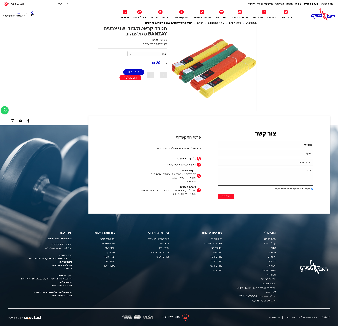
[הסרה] (150, 75)
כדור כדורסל (216, 256)
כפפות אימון (109, 265)
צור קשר (272, 261)
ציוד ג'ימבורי (216, 247)
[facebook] (28, 120)
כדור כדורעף (216, 265)
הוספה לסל (130, 77)
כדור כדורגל (216, 261)
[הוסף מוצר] (163, 75)
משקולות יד (216, 238)
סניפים (272, 252)
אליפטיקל (110, 252)
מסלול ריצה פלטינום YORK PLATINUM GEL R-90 (256, 289)
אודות (273, 247)
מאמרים (272, 256)
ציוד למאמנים (108, 243)
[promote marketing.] (32, 317)
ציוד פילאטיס (162, 256)
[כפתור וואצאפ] (5, 110)
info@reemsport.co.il (56, 248)
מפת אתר (271, 265)
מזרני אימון (164, 247)
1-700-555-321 (16, 3)
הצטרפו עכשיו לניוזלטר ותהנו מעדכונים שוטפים (292, 189)
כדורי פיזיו (164, 243)
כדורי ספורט (216, 252)
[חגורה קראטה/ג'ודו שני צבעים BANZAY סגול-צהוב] (214, 68)
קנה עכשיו (133, 72)
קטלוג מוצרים (269, 243)
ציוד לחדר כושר (107, 238)
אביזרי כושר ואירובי (160, 252)
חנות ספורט (270, 238)
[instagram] (12, 120)
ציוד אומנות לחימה (213, 243)
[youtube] (20, 120)
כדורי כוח (217, 270)
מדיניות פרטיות (268, 279)
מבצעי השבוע (269, 283)
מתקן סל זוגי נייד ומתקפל (264, 300)
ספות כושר (110, 261)
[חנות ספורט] (323, 14)
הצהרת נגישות (269, 270)
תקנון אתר (271, 274)
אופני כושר (110, 247)
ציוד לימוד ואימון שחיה (158, 238)
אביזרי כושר (109, 256)
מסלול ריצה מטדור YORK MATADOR (257, 296)
